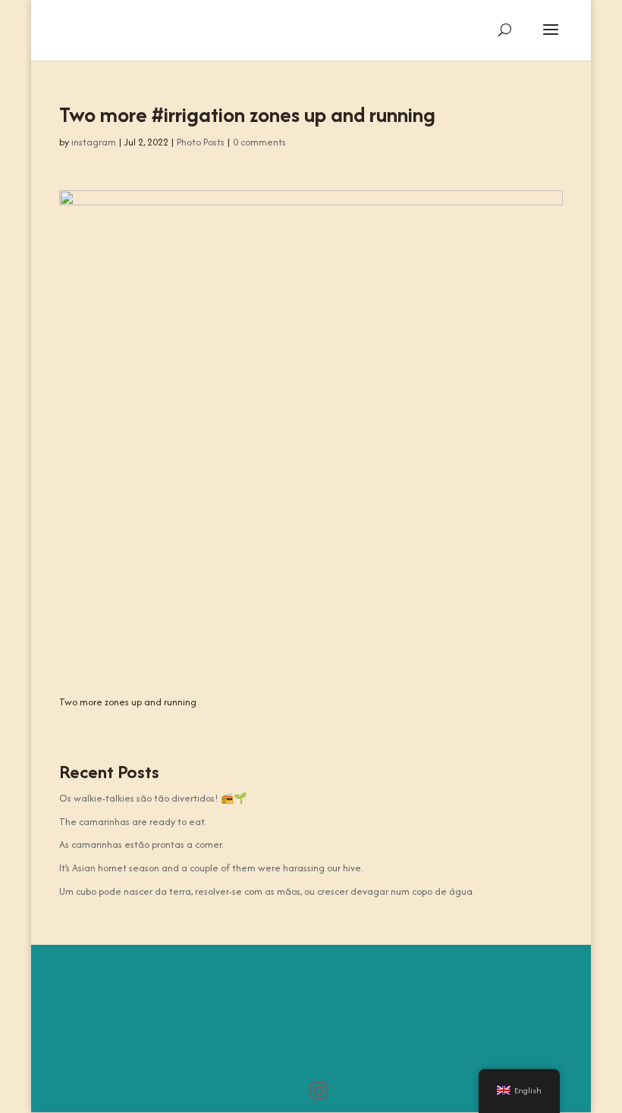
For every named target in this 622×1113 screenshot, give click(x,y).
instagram (93, 142)
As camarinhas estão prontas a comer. (141, 844)
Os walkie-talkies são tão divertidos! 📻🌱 (153, 798)
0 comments (259, 142)
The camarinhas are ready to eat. (132, 821)
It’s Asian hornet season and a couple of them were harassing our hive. (211, 868)
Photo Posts (201, 142)
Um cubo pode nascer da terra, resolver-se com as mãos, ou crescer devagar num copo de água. (266, 891)
